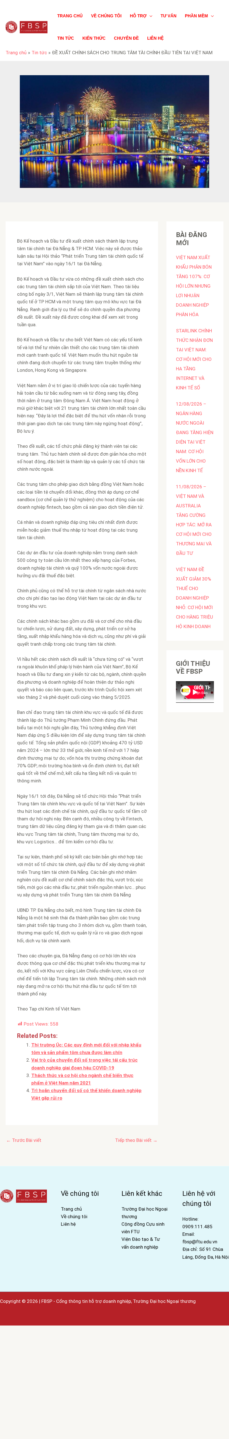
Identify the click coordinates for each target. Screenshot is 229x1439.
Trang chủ (71, 1209)
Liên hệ (68, 1224)
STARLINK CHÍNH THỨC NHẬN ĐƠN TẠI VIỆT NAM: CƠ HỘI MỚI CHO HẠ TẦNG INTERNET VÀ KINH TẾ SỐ (194, 359)
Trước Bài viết (23, 1140)
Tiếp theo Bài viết (136, 1140)
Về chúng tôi (74, 1216)
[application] (149, 15)
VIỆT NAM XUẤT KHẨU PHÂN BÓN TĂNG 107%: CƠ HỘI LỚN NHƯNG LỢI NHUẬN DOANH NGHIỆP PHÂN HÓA (194, 286)
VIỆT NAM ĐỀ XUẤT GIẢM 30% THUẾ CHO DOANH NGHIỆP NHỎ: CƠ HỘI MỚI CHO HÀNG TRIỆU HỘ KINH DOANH (194, 598)
